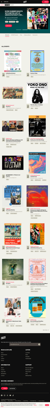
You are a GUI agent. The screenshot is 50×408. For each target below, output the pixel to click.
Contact (2, 375)
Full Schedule (28, 358)
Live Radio (28, 352)
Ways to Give (28, 371)
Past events (35, 35)
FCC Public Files (32, 400)
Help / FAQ (3, 371)
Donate (46, 1)
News (2, 352)
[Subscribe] (39, 344)
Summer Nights (12, 21)
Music (7, 21)
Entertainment (4, 354)
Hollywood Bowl (27, 35)
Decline (41, 405)
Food (2, 356)
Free (17, 21)
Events (2, 360)
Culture (2, 358)
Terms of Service (17, 400)
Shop (27, 373)
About (2, 367)
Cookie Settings (41, 400)
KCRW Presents (14, 35)
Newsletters (3, 373)
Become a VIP (28, 369)
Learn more (8, 25)
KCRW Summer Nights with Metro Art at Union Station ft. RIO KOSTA (14, 14)
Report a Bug (3, 400)
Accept (47, 405)
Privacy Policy (10, 400)
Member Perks (28, 375)
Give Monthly (12, 388)
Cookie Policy (25, 400)
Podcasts (27, 356)
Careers (2, 369)
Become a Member (29, 367)
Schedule (47, 4)
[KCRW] (3, 338)
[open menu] (2, 1)
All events (7, 35)
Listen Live (6, 1)
